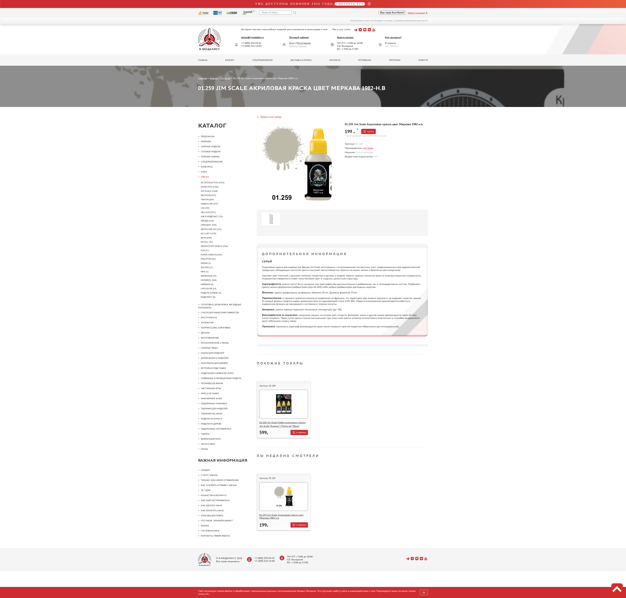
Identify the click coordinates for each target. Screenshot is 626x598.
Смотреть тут (350, 3)
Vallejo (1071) (208, 212)
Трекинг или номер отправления (220, 480)
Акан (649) (206, 237)
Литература (207, 322)
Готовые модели (210, 151)
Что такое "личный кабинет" (217, 520)
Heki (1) (205, 271)
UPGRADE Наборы (210, 156)
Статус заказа (209, 475)
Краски (214, 78)
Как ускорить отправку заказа (219, 485)
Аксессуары (208, 444)
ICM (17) (205, 250)
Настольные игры (211, 388)
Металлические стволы (215, 343)
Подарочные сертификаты (216, 429)
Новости (423, 60)
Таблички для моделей (214, 408)
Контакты (334, 60)
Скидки (205, 470)
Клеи (204, 172)
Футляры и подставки (213, 368)
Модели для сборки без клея (217, 373)
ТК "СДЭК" (206, 490)
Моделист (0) (208, 297)
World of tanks (210, 393)
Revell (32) (207, 242)
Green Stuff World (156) (214, 246)
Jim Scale (225, 78)
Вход (292, 43)
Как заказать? (393, 37)
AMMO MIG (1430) (209, 187)
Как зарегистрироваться (215, 500)
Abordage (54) (208, 276)
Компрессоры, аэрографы (215, 327)
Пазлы (204, 449)
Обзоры (205, 525)
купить (370, 131)
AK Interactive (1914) (212, 182)
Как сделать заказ (211, 505)
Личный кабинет (299, 37)
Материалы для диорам (214, 363)
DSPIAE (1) (206, 263)
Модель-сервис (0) (211, 293)
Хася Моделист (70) (212, 216)
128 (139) (205, 208)
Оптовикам (364, 60)
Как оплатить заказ (212, 510)
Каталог (229, 60)
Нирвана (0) (207, 284)
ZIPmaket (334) (208, 225)
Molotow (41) (208, 259)
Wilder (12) (207, 267)
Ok (423, 592)
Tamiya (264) (207, 199)
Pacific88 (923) (208, 195)
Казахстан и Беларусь (213, 495)
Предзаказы (208, 136)
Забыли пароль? (298, 46)
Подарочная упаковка (214, 403)
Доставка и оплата (301, 60)
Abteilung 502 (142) (211, 229)
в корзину (301, 432)
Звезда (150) (207, 221)
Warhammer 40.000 (211, 398)
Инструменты (209, 317)
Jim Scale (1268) (209, 191)
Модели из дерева (211, 424)
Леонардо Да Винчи (212, 383)
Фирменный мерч (211, 439)
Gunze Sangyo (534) (211, 254)
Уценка (205, 434)
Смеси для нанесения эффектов (220, 312)
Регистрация (304, 43)
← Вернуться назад (269, 116)
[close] (368, 4)
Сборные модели (210, 146)
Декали (205, 333)
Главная (202, 60)
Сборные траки (209, 348)
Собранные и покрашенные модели (221, 378)
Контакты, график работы (215, 536)
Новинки (206, 141)
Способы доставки (212, 515)
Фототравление (210, 338)
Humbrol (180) (208, 280)
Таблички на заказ (211, 413)
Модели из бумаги (211, 418)
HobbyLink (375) (209, 204)
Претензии (394, 60)
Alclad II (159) (208, 233)
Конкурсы (207, 167)
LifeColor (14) (208, 288)
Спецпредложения (262, 60)
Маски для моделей (212, 353)
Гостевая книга (210, 531)
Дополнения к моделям (215, 358)
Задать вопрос (345, 37)
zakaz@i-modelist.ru (252, 37)
